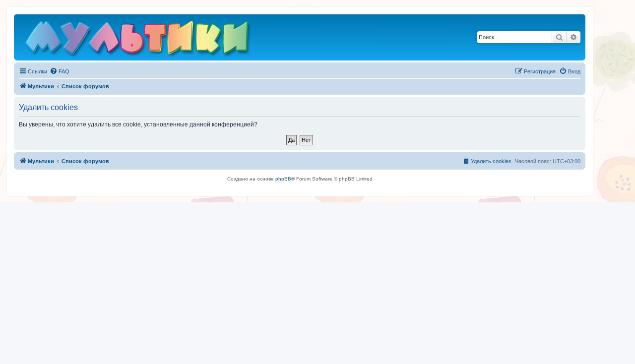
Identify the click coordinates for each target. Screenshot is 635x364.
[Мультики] (138, 39)
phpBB (283, 179)
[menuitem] (59, 71)
